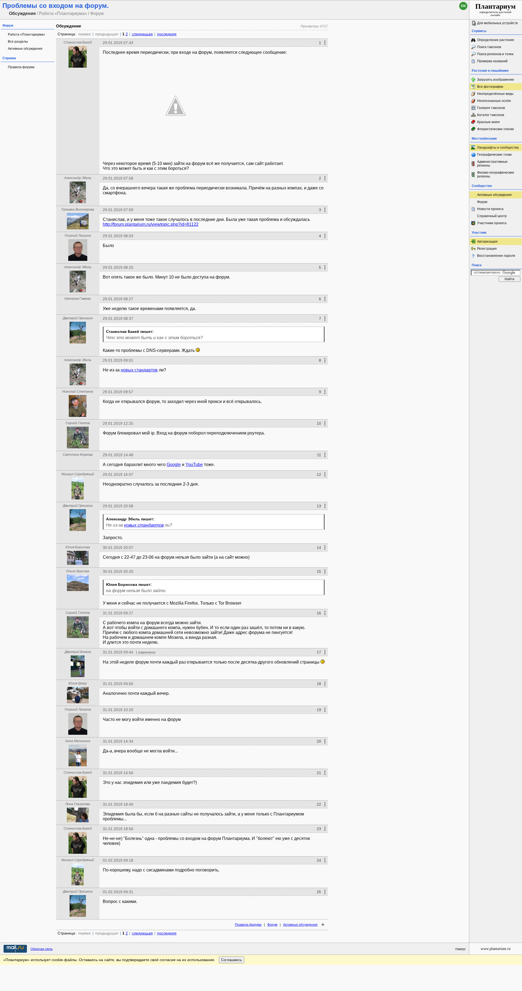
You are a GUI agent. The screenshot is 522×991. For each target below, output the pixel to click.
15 (319, 571)
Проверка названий (492, 61)
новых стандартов (139, 370)
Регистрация (487, 249)
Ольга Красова (77, 571)
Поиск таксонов (489, 47)
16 (319, 613)
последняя (166, 34)
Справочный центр (492, 216)
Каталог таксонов (490, 115)
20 (319, 741)
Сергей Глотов (78, 423)
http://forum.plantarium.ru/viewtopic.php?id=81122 (150, 224)
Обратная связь (41, 949)
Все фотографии (490, 87)
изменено (147, 652)
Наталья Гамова (77, 299)
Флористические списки (495, 129)
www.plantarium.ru (496, 949)
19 (319, 710)
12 (319, 474)
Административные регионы (492, 163)
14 (319, 547)
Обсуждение (68, 26)
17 (319, 652)
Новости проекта (490, 209)
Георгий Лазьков (78, 235)
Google (174, 464)
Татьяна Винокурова (77, 209)
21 (319, 773)
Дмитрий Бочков (78, 652)
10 (319, 423)
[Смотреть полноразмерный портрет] (78, 66)
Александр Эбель (77, 178)
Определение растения (495, 40)
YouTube (194, 464)
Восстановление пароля (496, 256)
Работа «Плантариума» (26, 34)
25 (319, 892)
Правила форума (21, 67)
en (463, 6)
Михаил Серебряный (77, 474)
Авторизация (487, 241)
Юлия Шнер (78, 683)
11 (319, 455)
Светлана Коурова (78, 455)
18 (319, 683)
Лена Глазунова (77, 804)
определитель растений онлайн (495, 9)
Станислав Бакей (78, 42)
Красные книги (488, 122)
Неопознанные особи (494, 101)
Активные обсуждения (25, 49)
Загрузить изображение (495, 80)
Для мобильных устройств (497, 23)
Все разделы (18, 41)
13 (319, 506)
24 (319, 860)
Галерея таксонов (491, 108)
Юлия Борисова (78, 547)
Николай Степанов (77, 391)
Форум (272, 925)
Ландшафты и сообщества (498, 147)
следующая (142, 34)
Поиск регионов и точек (495, 54)
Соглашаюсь (231, 960)
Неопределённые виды (495, 94)
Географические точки (494, 155)
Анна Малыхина (77, 741)
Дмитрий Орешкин (78, 318)
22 (319, 804)
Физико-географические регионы (495, 174)
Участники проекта (492, 223)
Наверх (460, 949)
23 (319, 829)
